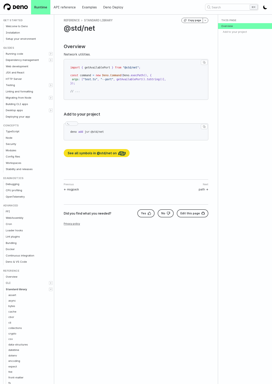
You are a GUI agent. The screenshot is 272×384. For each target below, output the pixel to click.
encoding (14, 360)
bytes (11, 306)
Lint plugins (13, 236)
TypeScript (12, 131)
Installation (13, 32)
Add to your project (235, 31)
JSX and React (15, 72)
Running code (14, 53)
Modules (11, 150)
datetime (13, 349)
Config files (13, 156)
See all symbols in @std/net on (92, 153)
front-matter (15, 377)
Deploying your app (18, 116)
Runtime (40, 7)
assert (12, 295)
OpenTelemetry (15, 196)
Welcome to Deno (17, 26)
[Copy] (204, 62)
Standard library (16, 289)
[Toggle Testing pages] (51, 85)
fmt (10, 371)
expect (12, 366)
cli (9, 322)
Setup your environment (21, 38)
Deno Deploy (113, 7)
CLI (8, 282)
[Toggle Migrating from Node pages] (51, 98)
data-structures (18, 344)
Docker (10, 249)
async (12, 300)
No (163, 213)
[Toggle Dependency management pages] (51, 60)
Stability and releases (19, 169)
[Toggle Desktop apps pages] (51, 110)
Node (9, 137)
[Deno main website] (15, 7)
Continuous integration (20, 255)
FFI (8, 211)
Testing (10, 85)
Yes (143, 213)
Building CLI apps (17, 104)
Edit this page (190, 213)
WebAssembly (14, 217)
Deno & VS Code (16, 261)
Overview (12, 276)
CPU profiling (14, 190)
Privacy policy (72, 223)
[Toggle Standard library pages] (51, 289)
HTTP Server (14, 78)
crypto (12, 333)
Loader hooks (14, 230)
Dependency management (22, 59)
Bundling (11, 242)
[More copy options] (205, 20)
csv (10, 338)
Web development (17, 66)
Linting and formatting (19, 91)
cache (12, 311)
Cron (9, 224)
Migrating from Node (18, 97)
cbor (11, 317)
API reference (65, 7)
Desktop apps (14, 110)
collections (15, 328)
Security (11, 143)
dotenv (12, 355)
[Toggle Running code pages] (51, 54)
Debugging (12, 184)
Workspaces (13, 162)
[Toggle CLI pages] (51, 283)
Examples (89, 7)
